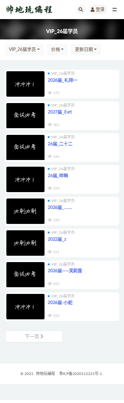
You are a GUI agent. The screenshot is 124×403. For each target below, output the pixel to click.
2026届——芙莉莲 (65, 271)
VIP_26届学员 (22, 49)
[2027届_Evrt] (25, 115)
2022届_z (57, 239)
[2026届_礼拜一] (25, 84)
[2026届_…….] (25, 211)
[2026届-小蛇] (25, 306)
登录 (100, 9)
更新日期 (84, 49)
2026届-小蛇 (60, 303)
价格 (55, 49)
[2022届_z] (25, 243)
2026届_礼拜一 (62, 80)
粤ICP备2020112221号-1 (80, 374)
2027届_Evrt (60, 112)
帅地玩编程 (45, 374)
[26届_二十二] (25, 147)
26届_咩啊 (58, 176)
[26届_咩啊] (25, 179)
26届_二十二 (60, 144)
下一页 (32, 336)
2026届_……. (60, 207)
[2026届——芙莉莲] (25, 274)
